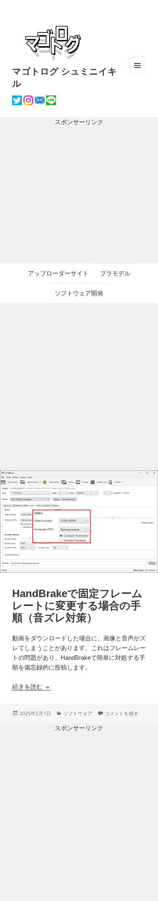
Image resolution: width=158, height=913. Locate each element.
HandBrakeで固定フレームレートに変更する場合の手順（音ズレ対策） (77, 605)
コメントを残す (122, 713)
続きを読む (31, 686)
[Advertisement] (79, 195)
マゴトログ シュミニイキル (64, 77)
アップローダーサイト (58, 273)
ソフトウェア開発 (79, 293)
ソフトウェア (77, 713)
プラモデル (115, 273)
